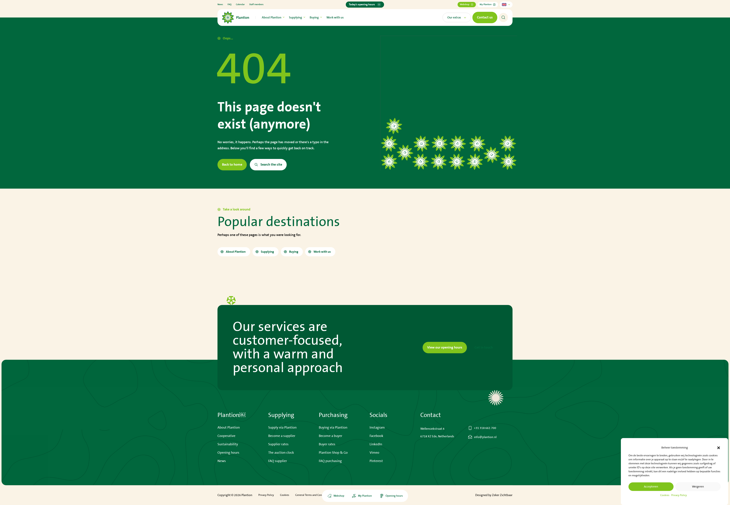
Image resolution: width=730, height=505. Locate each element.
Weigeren (698, 486)
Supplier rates (278, 444)
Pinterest (376, 461)
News (220, 4)
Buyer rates (327, 444)
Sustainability (227, 444)
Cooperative (226, 436)
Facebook (376, 436)
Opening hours (228, 453)
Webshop (464, 4)
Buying (314, 17)
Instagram (377, 428)
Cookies (664, 495)
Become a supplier (281, 436)
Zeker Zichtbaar (502, 495)
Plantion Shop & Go (333, 453)
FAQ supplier (277, 461)
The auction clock (281, 453)
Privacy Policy (679, 495)
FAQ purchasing (330, 461)
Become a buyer (330, 436)
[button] (718, 448)
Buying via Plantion (333, 428)
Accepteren (651, 486)
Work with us (335, 17)
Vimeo (374, 453)
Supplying (295, 17)
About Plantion (271, 17)
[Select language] (506, 5)
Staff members (256, 4)
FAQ (229, 4)
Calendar (240, 4)
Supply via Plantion (282, 428)
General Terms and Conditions (312, 495)
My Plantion (486, 4)
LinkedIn (376, 444)
